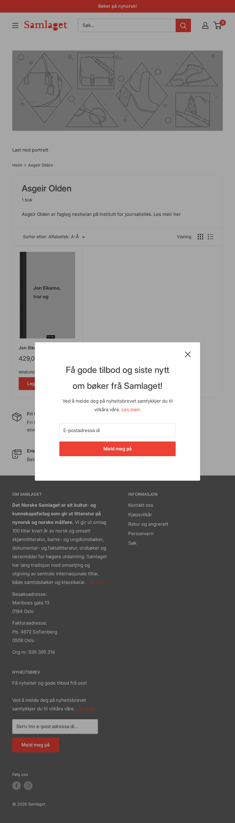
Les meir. (131, 409)
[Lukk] (188, 354)
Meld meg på (117, 449)
